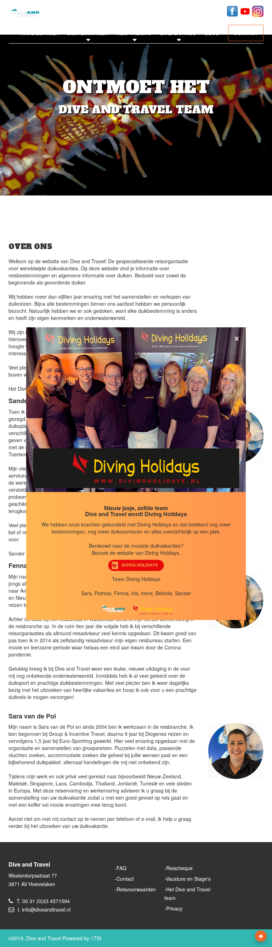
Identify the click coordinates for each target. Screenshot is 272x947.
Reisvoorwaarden (136, 889)
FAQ (121, 868)
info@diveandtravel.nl (142, 10)
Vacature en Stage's (188, 878)
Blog (212, 32)
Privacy (174, 908)
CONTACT (246, 32)
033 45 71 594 (200, 10)
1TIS (96, 938)
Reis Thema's (134, 32)
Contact (125, 878)
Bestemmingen (87, 32)
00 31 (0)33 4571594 (46, 900)
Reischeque (179, 868)
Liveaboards (178, 32)
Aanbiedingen (39, 32)
